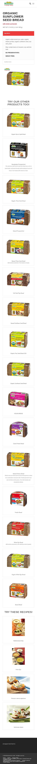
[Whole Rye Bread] (18, 528)
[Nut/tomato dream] (18, 714)
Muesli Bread (18, 604)
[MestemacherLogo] (15, 3)
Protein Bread (18, 512)
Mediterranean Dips (18, 640)
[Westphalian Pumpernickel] (18, 150)
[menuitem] (29, 3)
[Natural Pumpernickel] (18, 217)
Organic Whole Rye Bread (18, 574)
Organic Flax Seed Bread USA (18, 353)
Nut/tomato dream (18, 727)
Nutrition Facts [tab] (7, 62)
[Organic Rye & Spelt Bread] (18, 120)
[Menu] (33, 4)
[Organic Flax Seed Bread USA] (18, 339)
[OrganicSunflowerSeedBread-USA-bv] (18, 78)
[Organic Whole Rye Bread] (18, 560)
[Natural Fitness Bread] (18, 459)
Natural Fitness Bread (18, 473)
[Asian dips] (18, 656)
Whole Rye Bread (18, 542)
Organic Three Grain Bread (18, 201)
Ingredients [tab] (7, 33)
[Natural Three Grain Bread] (18, 247)
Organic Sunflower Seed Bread (18, 383)
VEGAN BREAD (18, 413)
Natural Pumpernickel (18, 231)
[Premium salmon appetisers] (18, 685)
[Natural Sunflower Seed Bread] (18, 309)
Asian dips (18, 669)
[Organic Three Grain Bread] (18, 187)
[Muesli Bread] (18, 590)
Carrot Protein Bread (18, 443)
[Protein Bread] (18, 498)
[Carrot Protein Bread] (18, 429)
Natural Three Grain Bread (18, 261)
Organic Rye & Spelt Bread (18, 134)
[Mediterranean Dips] (18, 627)
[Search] (29, 3)
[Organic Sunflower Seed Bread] (18, 369)
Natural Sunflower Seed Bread (18, 323)
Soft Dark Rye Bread (18, 293)
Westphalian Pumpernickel (18, 164)
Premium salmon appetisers (18, 698)
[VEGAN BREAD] (18, 399)
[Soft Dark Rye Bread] (18, 279)
